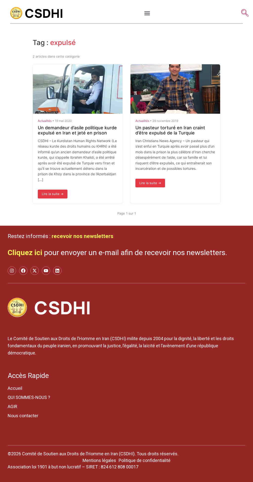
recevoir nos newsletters (82, 236)
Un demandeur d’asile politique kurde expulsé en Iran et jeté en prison (77, 130)
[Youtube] (46, 270)
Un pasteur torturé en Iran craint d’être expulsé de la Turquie (170, 130)
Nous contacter (23, 415)
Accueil (15, 388)
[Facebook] (23, 270)
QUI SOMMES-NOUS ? (29, 397)
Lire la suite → (52, 194)
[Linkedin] (57, 270)
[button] (147, 13)
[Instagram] (12, 270)
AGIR (12, 406)
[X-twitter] (34, 270)
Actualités (45, 121)
